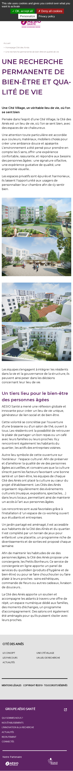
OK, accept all (24, 11)
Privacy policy (47, 16)
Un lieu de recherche (48, 657)
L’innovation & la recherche (18, 727)
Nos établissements (12, 722)
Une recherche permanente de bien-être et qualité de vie (32, 52)
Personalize (27, 16)
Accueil (7, 43)
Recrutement (9, 736)
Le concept (9, 652)
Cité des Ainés (13, 644)
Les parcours (10, 657)
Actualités (8, 732)
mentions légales (11, 685)
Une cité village (45, 652)
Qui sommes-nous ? (12, 717)
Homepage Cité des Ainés (17, 47)
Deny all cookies (51, 11)
